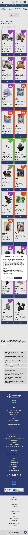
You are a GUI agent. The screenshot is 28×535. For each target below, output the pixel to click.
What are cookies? (8, 273)
